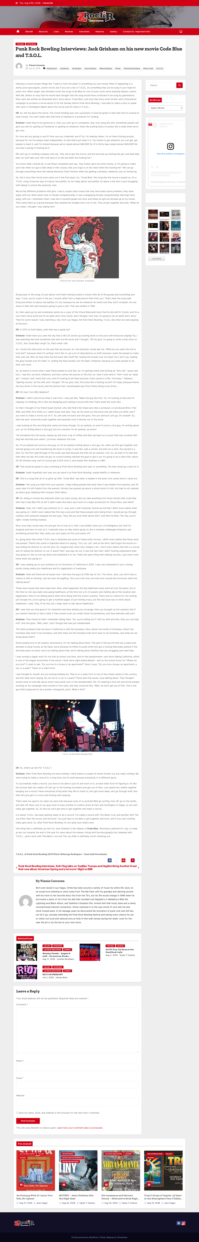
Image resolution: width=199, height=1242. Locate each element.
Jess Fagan (42, 1203)
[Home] (18, 31)
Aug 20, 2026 (69, 1203)
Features (100, 31)
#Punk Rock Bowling (132, 69)
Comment (22, 1004)
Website (20, 1095)
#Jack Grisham (90, 69)
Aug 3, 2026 (112, 955)
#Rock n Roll (148, 69)
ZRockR (29, 31)
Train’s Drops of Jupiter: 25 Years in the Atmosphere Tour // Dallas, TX (163, 1198)
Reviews (69, 31)
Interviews (84, 31)
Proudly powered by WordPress (85, 1237)
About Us (43, 31)
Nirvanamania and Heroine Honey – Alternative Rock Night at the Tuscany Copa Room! (120, 1198)
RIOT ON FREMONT (53, 974)
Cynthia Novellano (65, 959)
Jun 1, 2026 (48, 977)
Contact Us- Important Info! (136, 31)
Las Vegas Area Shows (52, 949)
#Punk (117, 69)
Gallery (113, 31)
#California (64, 69)
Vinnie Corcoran (37, 65)
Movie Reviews (67, 1154)
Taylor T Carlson (127, 955)
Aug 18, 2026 (111, 1203)
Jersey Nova (61, 977)
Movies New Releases (70, 1161)
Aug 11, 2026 (49, 959)
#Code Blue (76, 69)
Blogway (110, 1237)
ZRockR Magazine (159, 182)
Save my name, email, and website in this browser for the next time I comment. (59, 1112)
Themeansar (122, 1237)
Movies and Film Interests (72, 1158)
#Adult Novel (52, 69)
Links (56, 31)
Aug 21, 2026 (26, 1203)
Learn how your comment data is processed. (80, 1127)
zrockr (172, 182)
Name (20, 1060)
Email (20, 1078)
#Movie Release (106, 69)
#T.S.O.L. (159, 69)
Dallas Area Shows (27, 1154)
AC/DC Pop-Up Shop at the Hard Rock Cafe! (120, 950)
